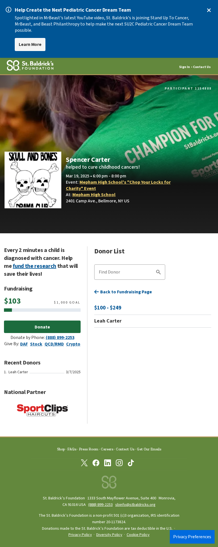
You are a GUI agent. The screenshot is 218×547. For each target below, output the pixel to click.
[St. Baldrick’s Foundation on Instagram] (119, 463)
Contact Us (202, 67)
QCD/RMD (54, 344)
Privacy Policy (80, 535)
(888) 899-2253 (60, 337)
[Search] (158, 273)
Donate (42, 327)
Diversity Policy (109, 535)
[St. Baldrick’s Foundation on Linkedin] (107, 463)
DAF (24, 344)
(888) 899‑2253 (100, 505)
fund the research (34, 266)
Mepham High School (94, 195)
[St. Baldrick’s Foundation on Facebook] (96, 463)
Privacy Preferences (192, 537)
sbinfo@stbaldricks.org (135, 505)
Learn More (30, 44)
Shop (61, 449)
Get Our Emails (149, 449)
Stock (36, 344)
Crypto (73, 344)
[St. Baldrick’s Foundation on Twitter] (84, 463)
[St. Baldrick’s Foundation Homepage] (109, 484)
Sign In (184, 67)
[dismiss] (209, 10)
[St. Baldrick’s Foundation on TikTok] (130, 463)
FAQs (71, 449)
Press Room (88, 449)
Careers (107, 449)
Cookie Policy (138, 535)
